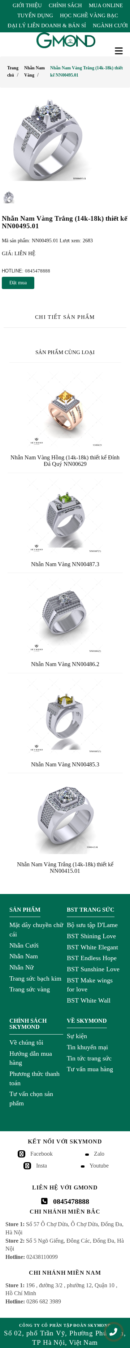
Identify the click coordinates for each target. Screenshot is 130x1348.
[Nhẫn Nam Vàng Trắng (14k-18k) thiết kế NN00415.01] (65, 816)
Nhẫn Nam (23, 956)
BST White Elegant (92, 947)
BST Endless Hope (92, 958)
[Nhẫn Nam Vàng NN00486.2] (65, 616)
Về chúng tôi (26, 1042)
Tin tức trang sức (89, 1058)
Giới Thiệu (27, 5)
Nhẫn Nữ (21, 967)
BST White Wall (88, 1000)
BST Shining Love (91, 936)
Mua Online (106, 5)
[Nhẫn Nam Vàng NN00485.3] (65, 716)
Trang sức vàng (29, 989)
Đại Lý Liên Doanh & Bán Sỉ (47, 25)
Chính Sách (65, 5)
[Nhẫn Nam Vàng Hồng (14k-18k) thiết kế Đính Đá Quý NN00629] (65, 409)
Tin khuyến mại (87, 1047)
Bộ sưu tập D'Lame (92, 925)
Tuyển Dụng (35, 15)
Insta (41, 1166)
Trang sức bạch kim (35, 978)
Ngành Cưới (110, 25)
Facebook (41, 1154)
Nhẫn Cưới (24, 945)
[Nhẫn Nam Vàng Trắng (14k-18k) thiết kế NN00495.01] (65, 140)
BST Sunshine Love (93, 969)
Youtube (99, 1166)
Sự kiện (77, 1036)
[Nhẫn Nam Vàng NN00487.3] (65, 516)
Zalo (99, 1154)
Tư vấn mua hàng (90, 1069)
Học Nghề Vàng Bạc (89, 15)
